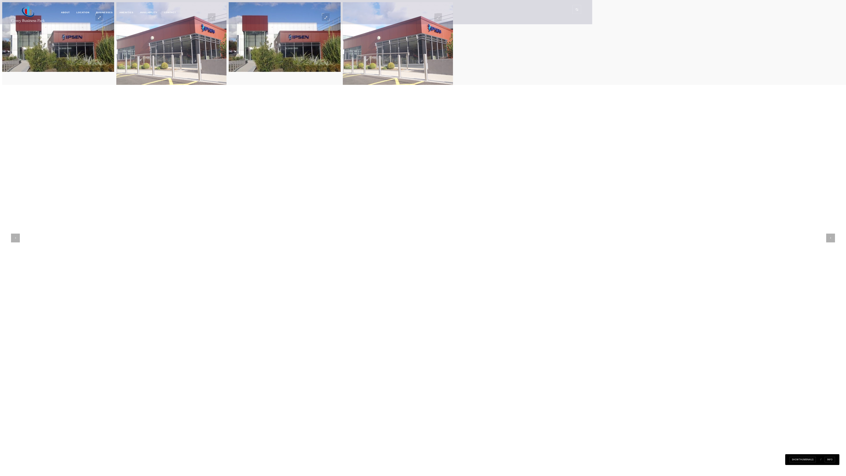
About (65, 12)
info (830, 459)
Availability (149, 12)
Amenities (126, 12)
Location (82, 12)
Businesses (104, 12)
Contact (170, 12)
